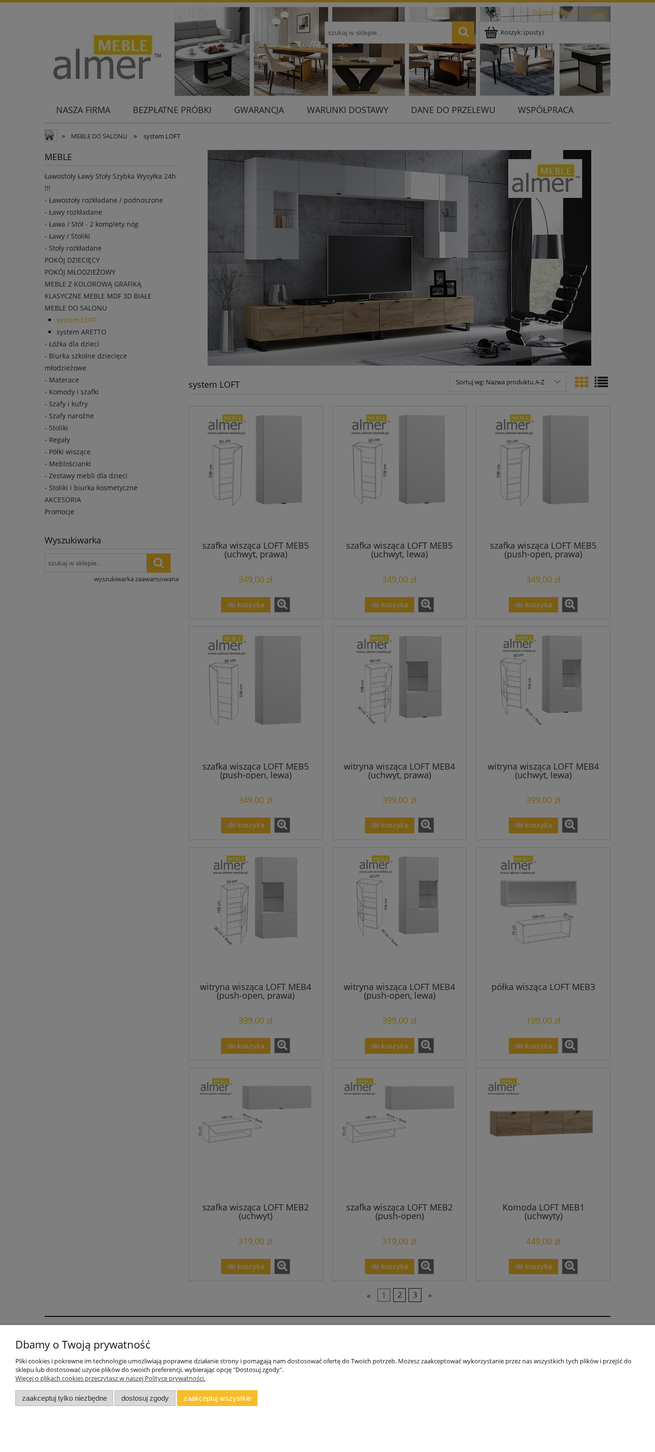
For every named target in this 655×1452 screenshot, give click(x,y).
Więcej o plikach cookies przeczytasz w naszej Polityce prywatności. (110, 1378)
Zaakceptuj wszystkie (217, 1398)
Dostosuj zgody (145, 1398)
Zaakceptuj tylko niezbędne (64, 1398)
